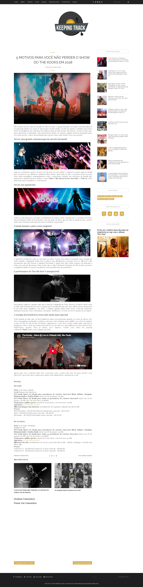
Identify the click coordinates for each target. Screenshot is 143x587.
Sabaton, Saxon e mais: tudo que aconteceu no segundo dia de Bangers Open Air (117, 111)
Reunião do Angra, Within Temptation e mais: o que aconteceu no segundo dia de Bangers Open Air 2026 (118, 86)
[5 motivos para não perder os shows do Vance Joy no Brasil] (32, 475)
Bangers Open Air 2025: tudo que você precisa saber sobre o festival (118, 136)
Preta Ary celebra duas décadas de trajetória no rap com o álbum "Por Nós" (112, 232)
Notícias (101, 196)
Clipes (37, 2)
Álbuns (43, 2)
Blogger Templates (92, 583)
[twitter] (96, 2)
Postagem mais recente (24, 563)
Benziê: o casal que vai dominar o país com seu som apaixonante (118, 98)
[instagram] (98, 2)
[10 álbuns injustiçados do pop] (73, 475)
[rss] (102, 2)
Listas (52, 52)
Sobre (23, 2)
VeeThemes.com (79, 583)
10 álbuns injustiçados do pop (68, 490)
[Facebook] (104, 214)
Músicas (29, 2)
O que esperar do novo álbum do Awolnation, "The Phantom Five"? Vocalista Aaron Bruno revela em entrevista (118, 176)
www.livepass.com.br (31, 405)
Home (16, 2)
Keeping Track (60, 583)
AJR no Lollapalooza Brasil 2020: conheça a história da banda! (117, 149)
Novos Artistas (54, 2)
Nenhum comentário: (21, 455)
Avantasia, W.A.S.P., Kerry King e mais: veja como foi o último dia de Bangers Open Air (117, 73)
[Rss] (122, 214)
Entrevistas (66, 2)
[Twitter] (110, 214)
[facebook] (94, 2)
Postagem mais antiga (82, 563)
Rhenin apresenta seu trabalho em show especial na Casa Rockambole (118, 162)
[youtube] (100, 2)
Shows (74, 2)
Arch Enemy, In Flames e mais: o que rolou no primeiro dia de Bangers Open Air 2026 (118, 59)
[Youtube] (116, 214)
